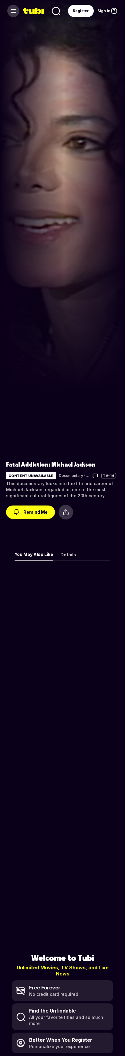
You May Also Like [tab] (34, 554)
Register (81, 11)
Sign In (103, 11)
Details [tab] (68, 554)
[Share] (66, 512)
